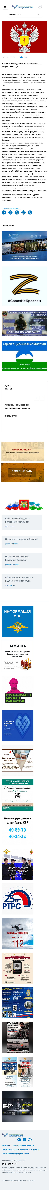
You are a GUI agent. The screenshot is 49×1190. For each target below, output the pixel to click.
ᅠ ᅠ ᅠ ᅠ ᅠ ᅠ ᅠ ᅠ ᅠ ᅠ (12, 1148)
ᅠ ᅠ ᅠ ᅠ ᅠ (40, 1146)
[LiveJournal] (30, 214)
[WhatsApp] (23, 214)
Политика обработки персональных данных (20, 1150)
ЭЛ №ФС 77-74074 (9, 1164)
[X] (17, 214)
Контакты (6, 1146)
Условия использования (23, 1146)
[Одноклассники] (10, 214)
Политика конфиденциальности (15, 1154)
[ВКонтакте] (4, 214)
